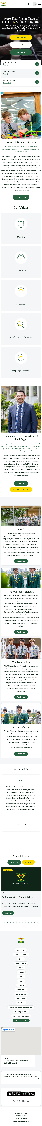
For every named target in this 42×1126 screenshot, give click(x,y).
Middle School (10, 72)
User (33, 4)
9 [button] (28, 922)
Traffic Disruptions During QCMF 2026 (18, 897)
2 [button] (7, 922)
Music (21, 981)
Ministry (21, 985)
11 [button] (34, 922)
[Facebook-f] (18, 1101)
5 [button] (27, 839)
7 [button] (22, 922)
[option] (21, 803)
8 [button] (25, 922)
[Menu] (39, 3)
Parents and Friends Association (21, 1007)
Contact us (21, 950)
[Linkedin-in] (23, 1101)
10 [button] (31, 922)
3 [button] (10, 922)
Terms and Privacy (21, 1118)
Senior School (9, 81)
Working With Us (21, 1012)
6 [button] (19, 922)
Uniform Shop (21, 994)
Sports (21, 976)
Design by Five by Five (20, 1121)
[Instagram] (14, 1101)
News (21, 968)
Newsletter (21, 990)
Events (21, 972)
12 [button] (37, 922)
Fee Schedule (21, 963)
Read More (8, 913)
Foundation (21, 998)
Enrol (21, 959)
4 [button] (13, 922)
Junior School (9, 63)
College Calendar (21, 954)
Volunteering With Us (21, 1016)
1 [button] (14, 839)
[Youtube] (28, 1101)
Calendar (28, 4)
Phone (24, 4)
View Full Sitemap (21, 1020)
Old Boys (21, 1003)
